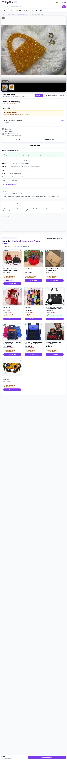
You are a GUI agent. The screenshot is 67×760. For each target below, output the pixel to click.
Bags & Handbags (23, 14)
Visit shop (17, 139)
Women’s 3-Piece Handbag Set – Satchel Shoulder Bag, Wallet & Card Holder (54, 307)
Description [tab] (17, 203)
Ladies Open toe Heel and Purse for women (12, 378)
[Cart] (64, 2)
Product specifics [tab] (50, 203)
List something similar (51, 95)
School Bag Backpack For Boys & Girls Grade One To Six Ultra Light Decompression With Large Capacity (33, 343)
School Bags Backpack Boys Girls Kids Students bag (12, 343)
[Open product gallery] (33, 49)
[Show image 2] (11, 87)
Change (62, 120)
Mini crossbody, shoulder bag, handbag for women (54, 269)
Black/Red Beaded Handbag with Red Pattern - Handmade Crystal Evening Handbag (54, 343)
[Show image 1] (5, 87)
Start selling (39, 95)
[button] (3, 2)
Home (2, 14)
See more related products (54, 238)
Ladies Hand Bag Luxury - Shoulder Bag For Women (10, 269)
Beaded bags (28, 269)
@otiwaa (8, 129)
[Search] (64, 6)
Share (62, 95)
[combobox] (31, 6)
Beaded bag (6, 307)
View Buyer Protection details (9, 184)
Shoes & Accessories (11, 14)
